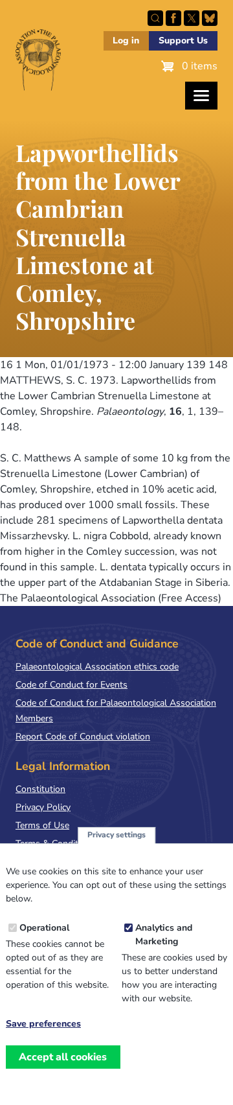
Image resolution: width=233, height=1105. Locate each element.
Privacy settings (116, 835)
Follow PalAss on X (191, 18)
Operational (44, 928)
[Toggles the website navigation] (201, 96)
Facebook (173, 18)
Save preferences (43, 1024)
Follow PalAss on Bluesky (209, 18)
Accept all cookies (63, 1057)
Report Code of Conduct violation (83, 736)
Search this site (155, 18)
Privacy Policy (43, 807)
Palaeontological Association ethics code (97, 666)
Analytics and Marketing (163, 935)
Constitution (40, 789)
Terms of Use (42, 825)
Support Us (183, 40)
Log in (126, 40)
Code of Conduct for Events (72, 685)
